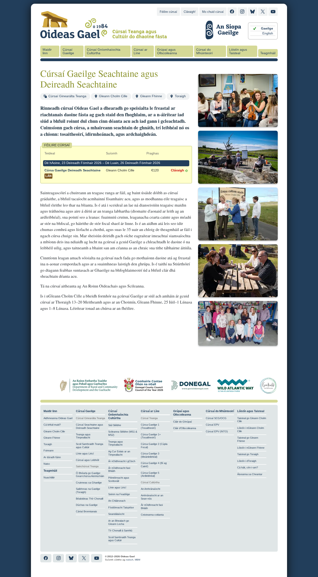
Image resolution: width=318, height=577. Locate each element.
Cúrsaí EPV (212, 424)
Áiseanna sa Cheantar (249, 474)
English (267, 33)
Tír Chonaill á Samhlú (120, 530)
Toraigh (180, 96)
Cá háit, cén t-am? (247, 467)
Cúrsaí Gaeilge (68, 51)
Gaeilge (267, 28)
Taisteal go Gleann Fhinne (247, 439)
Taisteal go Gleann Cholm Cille (251, 420)
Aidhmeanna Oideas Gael (58, 418)
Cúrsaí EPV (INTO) (217, 431)
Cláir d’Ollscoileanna (184, 428)
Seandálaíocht (116, 514)
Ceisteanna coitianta (152, 514)
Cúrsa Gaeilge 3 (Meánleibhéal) (150, 455)
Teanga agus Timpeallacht (83, 436)
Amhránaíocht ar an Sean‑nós (152, 497)
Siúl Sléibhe (114, 425)
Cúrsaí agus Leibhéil (87, 460)
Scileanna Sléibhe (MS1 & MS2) (122, 433)
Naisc (47, 463)
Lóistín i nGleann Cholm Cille (250, 430)
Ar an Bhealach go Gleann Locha (118, 522)
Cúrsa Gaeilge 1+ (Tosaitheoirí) (151, 436)
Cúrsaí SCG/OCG (216, 418)
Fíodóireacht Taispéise (121, 507)
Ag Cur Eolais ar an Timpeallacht (119, 453)
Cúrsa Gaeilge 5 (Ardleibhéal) (150, 474)
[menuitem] (262, 28)
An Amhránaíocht (150, 488)
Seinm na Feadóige (119, 494)
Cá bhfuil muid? (52, 424)
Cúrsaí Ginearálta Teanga (67, 96)
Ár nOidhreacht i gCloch (121, 461)
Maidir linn (47, 51)
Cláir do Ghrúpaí (182, 421)
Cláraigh (177, 170)
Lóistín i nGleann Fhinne (250, 447)
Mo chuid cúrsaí (213, 11)
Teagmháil (267, 53)
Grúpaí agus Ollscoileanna (167, 51)
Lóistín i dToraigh (246, 461)
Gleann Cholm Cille (113, 96)
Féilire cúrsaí (168, 11)
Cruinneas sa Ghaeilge (89, 482)
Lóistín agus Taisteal (238, 51)
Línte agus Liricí (85, 453)
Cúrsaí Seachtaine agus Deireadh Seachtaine (89, 426)
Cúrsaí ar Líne (140, 51)
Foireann (49, 450)
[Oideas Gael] (103, 35)
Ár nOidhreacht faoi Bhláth (119, 470)
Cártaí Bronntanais (86, 511)
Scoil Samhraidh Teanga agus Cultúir (89, 446)
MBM (137, 559)
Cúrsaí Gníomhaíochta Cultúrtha (103, 51)
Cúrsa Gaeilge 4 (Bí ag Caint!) (154, 465)
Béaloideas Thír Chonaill (89, 498)
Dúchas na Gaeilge (87, 505)
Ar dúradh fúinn (52, 457)
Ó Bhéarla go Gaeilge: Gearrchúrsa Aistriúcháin (90, 475)
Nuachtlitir (49, 477)
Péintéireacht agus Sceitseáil (118, 479)
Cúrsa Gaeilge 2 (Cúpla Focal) (154, 446)
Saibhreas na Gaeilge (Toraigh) (88, 490)
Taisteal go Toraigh (247, 454)
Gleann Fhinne (151, 96)
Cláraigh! (190, 11)
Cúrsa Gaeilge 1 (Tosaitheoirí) (150, 426)
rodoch (129, 559)
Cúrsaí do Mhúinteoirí (204, 51)
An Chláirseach (116, 500)
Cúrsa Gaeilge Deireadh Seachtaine (72, 173)
